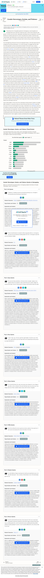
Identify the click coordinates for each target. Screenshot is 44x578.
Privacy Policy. (35, 573)
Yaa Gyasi (3, 7)
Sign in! (26, 225)
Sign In (33, 1)
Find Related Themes (23, 124)
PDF (4, 10)
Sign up (38, 1)
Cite (23, 203)
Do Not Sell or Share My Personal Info (21, 575)
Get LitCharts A (22, 222)
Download (10, 177)
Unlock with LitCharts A (23, 252)
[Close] (42, 567)
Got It (19, 9)
